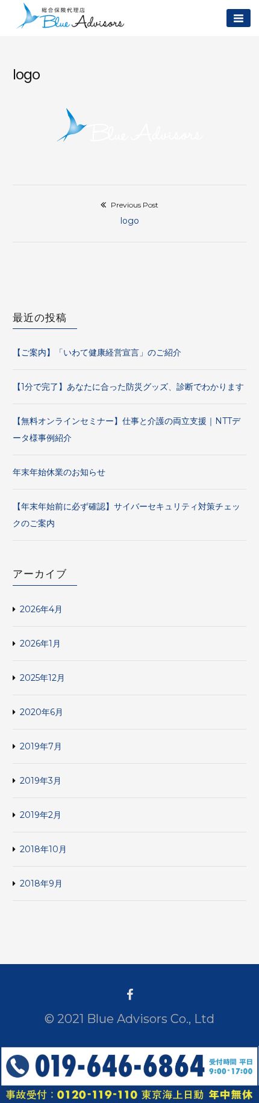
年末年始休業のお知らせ (59, 472)
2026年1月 (40, 643)
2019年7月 (41, 746)
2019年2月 (40, 815)
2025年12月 (42, 677)
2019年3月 (40, 780)
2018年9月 (41, 883)
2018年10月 (43, 849)
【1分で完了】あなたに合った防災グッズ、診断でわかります (128, 386)
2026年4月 (41, 609)
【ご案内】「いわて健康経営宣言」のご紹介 (97, 352)
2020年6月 (41, 712)
